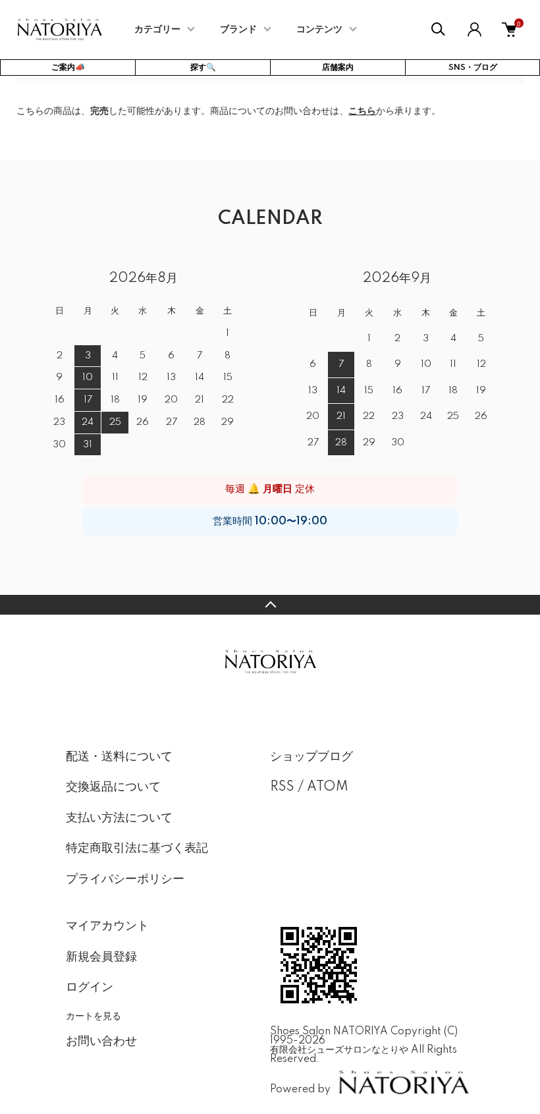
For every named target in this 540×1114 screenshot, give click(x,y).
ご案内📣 (68, 67)
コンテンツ (319, 29)
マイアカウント (107, 926)
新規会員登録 (101, 957)
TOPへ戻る (270, 605)
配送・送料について (119, 757)
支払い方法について (119, 818)
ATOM (327, 787)
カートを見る (93, 1015)
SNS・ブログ (472, 67)
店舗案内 (338, 67)
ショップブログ (311, 757)
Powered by (300, 1089)
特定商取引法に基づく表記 (137, 848)
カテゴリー (157, 29)
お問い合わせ (101, 1041)
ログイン (89, 987)
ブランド (238, 29)
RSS (282, 787)
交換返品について (113, 787)
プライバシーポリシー (125, 879)
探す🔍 (203, 67)
